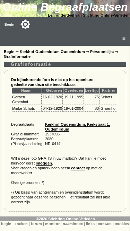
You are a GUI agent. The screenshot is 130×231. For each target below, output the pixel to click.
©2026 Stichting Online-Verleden (65, 219)
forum (36, 224)
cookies (122, 224)
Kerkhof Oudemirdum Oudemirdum (52, 52)
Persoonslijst (102, 52)
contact (78, 168)
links (90, 224)
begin (6, 224)
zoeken (21, 224)
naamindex (73, 224)
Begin (9, 24)
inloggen (44, 163)
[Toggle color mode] (25, 24)
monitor (52, 224)
